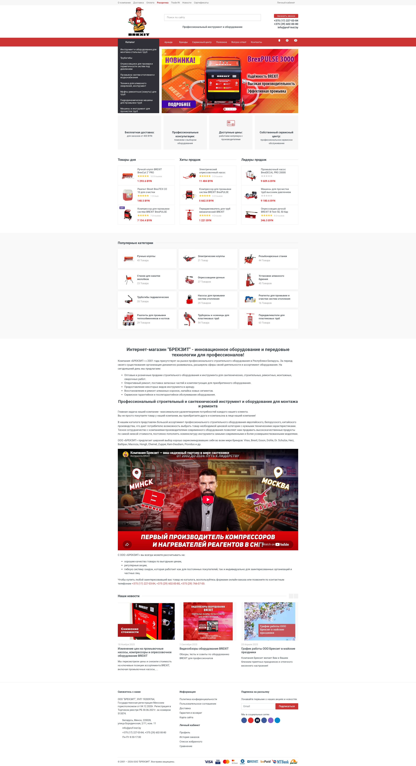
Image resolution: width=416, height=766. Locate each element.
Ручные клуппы (146, 256)
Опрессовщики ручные (211, 277)
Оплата (150, 2)
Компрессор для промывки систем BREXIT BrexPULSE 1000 (215, 192)
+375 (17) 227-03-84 (286, 20)
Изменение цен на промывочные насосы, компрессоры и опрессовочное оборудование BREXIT (145, 652)
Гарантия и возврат (191, 712)
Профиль (185, 732)
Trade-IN (175, 2)
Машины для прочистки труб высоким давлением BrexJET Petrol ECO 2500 (276, 192)
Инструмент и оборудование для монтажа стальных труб (138, 50)
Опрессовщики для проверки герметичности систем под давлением (136, 66)
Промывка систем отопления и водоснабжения (137, 76)
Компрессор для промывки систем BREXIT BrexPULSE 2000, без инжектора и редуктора (153, 213)
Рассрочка (163, 2)
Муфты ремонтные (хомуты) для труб (138, 93)
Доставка (138, 2)
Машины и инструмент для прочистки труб (135, 109)
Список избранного (191, 741)
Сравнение (186, 746)
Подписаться (287, 706)
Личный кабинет (286, 2)
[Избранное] (277, 42)
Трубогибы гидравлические (153, 297)
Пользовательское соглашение (198, 703)
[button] (225, 109)
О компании (124, 2)
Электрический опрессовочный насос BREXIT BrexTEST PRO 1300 (214, 172)
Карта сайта (186, 717)
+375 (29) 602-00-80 (286, 24)
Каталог (130, 42)
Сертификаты (201, 2)
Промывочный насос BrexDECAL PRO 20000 (273, 171)
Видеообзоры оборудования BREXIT (204, 648)
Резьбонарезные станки (273, 256)
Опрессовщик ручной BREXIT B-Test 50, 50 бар (274, 210)
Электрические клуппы (211, 256)
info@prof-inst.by (288, 27)
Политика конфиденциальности (198, 699)
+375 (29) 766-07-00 (192, 583)
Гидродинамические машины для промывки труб (136, 101)
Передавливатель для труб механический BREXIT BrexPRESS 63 (214, 211)
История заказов (189, 737)
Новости (186, 2)
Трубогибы (126, 58)
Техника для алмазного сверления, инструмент (133, 84)
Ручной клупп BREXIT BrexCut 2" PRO (149, 171)
